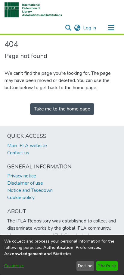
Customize (14, 266)
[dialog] (62, 255)
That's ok (107, 266)
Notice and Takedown (30, 190)
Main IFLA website (27, 145)
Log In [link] (90, 28)
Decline (85, 266)
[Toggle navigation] (111, 28)
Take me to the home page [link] (62, 109)
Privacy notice (21, 176)
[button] (33, 9)
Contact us (18, 153)
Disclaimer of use (25, 183)
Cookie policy (21, 197)
